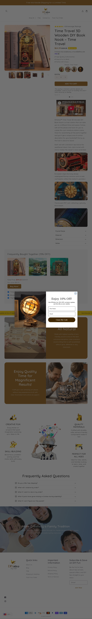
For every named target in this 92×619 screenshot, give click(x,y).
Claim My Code (62, 320)
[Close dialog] (75, 293)
